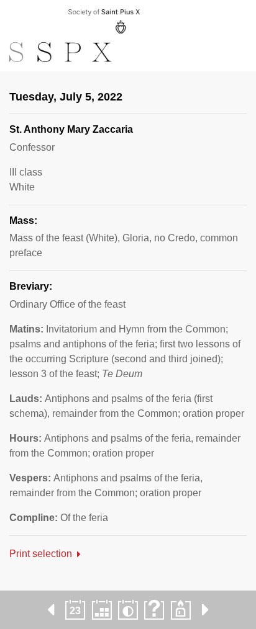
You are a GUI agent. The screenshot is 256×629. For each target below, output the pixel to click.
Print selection (40, 553)
